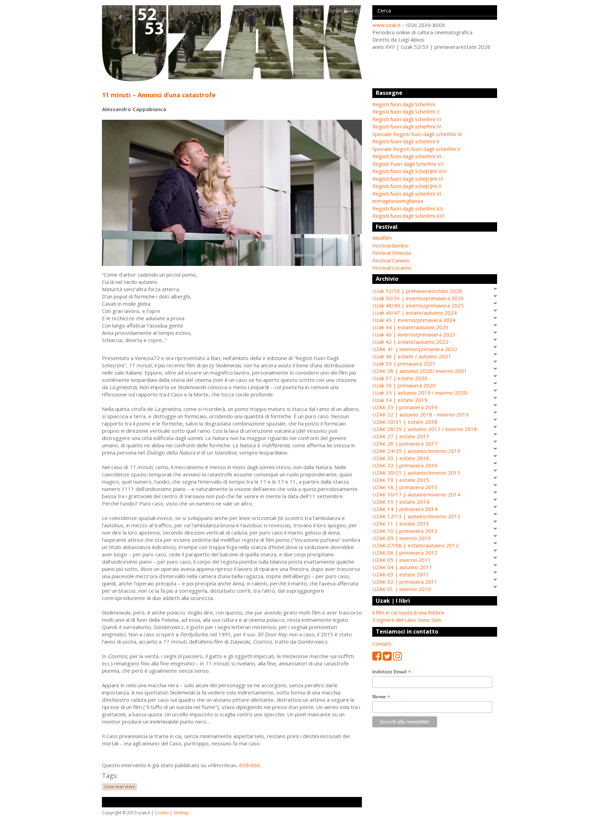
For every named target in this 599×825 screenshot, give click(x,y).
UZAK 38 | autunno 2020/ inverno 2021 (419, 370)
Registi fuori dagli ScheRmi (403, 104)
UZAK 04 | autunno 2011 (402, 567)
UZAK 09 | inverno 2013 (401, 538)
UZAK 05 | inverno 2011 (401, 559)
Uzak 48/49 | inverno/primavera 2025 (418, 305)
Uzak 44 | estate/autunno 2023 (410, 327)
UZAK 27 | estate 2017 (400, 436)
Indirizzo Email (391, 672)
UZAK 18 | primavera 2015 (404, 487)
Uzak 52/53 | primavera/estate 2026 (417, 290)
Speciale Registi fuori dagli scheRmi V (416, 148)
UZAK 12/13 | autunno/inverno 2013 (416, 516)
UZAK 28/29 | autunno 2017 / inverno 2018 (424, 428)
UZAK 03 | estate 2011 (400, 574)
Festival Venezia (391, 252)
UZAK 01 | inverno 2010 (401, 588)
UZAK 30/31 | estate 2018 (404, 421)
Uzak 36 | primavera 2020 (404, 385)
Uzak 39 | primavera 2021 (404, 363)
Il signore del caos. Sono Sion (406, 619)
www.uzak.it (386, 24)
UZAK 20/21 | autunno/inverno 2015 (416, 472)
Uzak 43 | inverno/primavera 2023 (413, 334)
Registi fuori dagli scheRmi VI (406, 156)
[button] (434, 238)
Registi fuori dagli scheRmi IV (406, 126)
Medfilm (382, 237)
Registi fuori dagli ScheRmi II (406, 111)
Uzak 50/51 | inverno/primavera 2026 (418, 298)
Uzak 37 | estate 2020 (399, 378)
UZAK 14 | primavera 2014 (404, 508)
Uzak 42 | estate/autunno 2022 (410, 341)
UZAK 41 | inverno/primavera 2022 (414, 349)
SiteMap (181, 813)
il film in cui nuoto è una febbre (408, 612)
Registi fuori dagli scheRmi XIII (408, 215)
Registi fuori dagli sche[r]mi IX (407, 178)
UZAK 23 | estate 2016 (400, 458)
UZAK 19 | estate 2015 (400, 479)
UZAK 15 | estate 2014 (400, 501)
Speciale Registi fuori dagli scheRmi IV (417, 134)
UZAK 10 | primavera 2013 (404, 530)
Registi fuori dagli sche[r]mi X (407, 185)
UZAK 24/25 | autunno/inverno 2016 (416, 450)
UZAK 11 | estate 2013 (400, 523)
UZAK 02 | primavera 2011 (404, 581)
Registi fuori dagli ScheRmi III (407, 119)
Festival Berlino (390, 245)
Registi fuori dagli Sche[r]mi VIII (409, 171)
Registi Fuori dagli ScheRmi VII (408, 163)
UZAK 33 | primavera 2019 (404, 407)
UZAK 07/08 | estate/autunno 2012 (415, 545)
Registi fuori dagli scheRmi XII (407, 208)
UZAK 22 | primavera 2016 (404, 465)
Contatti (381, 643)
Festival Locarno (391, 267)
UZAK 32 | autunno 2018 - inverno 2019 (420, 414)
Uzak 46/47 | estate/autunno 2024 (414, 312)
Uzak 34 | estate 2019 (399, 399)
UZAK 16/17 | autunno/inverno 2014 (416, 494)
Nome (381, 696)
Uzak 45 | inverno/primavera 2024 (413, 319)
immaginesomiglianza (397, 200)
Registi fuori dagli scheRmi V (406, 141)
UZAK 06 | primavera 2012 (404, 552)
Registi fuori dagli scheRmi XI (406, 193)
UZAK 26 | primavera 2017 (404, 443)
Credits (162, 813)
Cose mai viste (119, 786)
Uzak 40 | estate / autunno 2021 (411, 356)
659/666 (249, 765)
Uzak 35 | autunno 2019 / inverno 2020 (419, 392)
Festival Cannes (390, 260)
